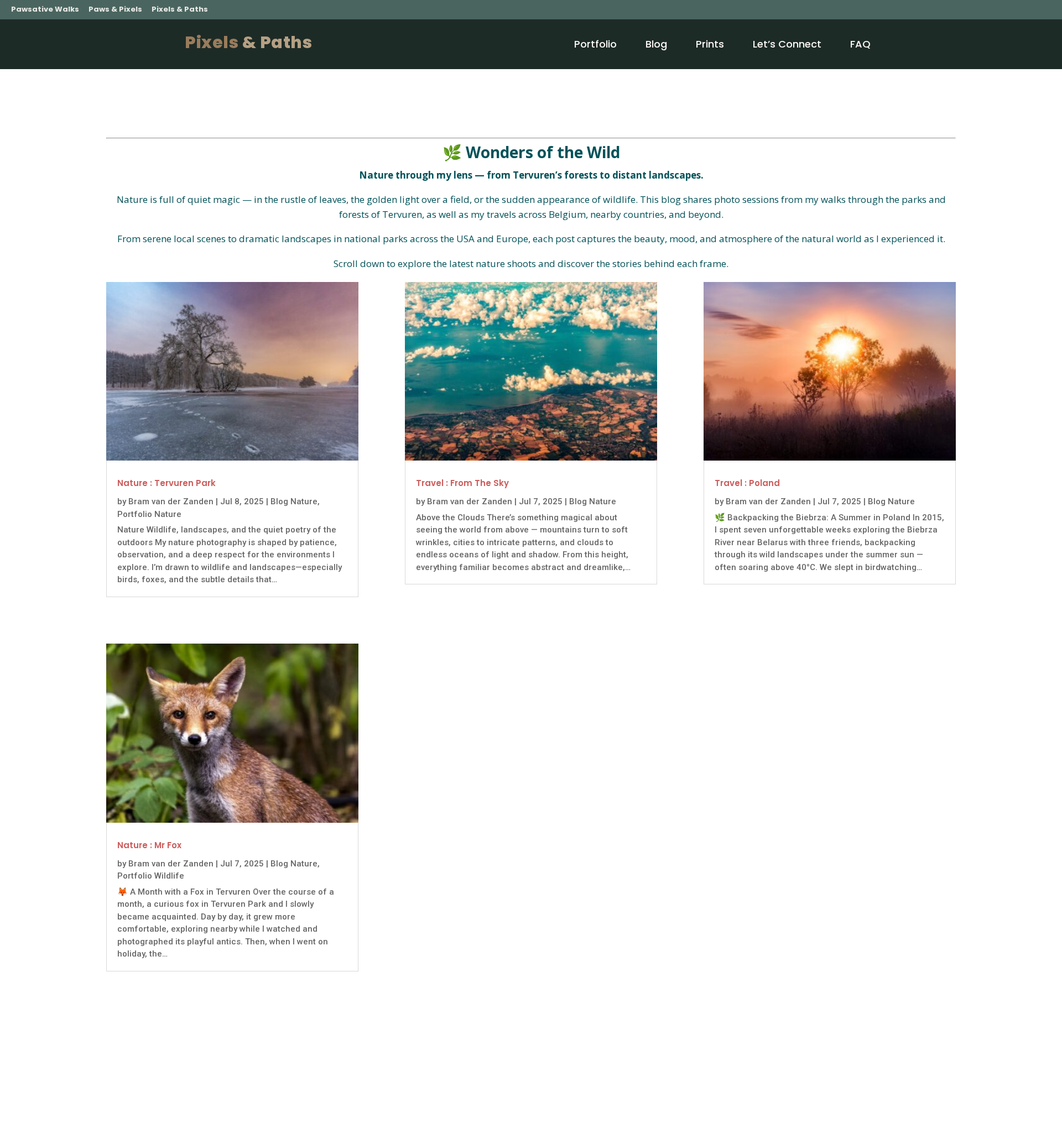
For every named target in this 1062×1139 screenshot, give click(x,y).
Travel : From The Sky (462, 483)
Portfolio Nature (149, 514)
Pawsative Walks (45, 9)
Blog (656, 44)
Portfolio (595, 44)
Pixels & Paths (180, 9)
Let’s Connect (787, 44)
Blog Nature (293, 501)
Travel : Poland (747, 483)
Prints (710, 44)
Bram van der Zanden (171, 501)
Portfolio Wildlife (150, 876)
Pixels (248, 42)
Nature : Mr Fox (149, 845)
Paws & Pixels (115, 9)
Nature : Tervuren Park (166, 483)
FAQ (860, 44)
